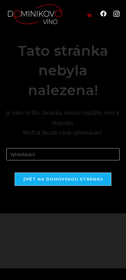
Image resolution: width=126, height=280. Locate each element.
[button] (89, 15)
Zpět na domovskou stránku (63, 179)
